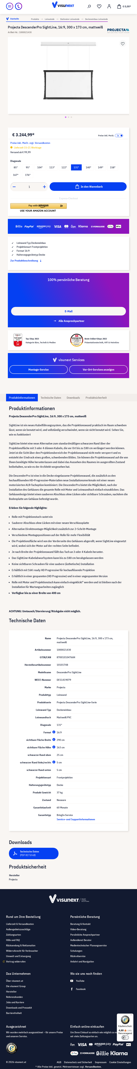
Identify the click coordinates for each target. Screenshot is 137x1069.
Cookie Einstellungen (120, 1062)
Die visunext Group (16, 986)
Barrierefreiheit (14, 1013)
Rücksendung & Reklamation (20, 945)
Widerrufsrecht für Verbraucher (22, 950)
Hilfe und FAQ (13, 940)
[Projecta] (118, 31)
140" (88, 167)
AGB (59, 1062)
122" (64, 167)
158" (112, 167)
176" (28, 175)
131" (76, 167)
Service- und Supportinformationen (76, 819)
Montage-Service (38, 369)
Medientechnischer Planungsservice (88, 945)
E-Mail (68, 311)
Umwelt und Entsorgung (18, 956)
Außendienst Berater (81, 940)
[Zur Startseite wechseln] (68, 6)
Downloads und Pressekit (19, 1007)
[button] (38, 207)
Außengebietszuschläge (18, 929)
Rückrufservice (77, 956)
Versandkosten (93, 1066)
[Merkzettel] (99, 6)
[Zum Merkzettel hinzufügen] (122, 43)
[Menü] (9, 6)
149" (100, 167)
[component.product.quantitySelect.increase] (44, 186)
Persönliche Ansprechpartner (85, 934)
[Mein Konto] (109, 6)
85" (16, 167)
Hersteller (11, 991)
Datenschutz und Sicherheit (78, 1062)
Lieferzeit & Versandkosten (20, 924)
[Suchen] (89, 6)
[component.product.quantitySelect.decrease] (14, 186)
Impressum (100, 1062)
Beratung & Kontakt (80, 924)
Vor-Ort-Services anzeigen (98, 369)
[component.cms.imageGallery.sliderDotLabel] (65, 117)
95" (28, 167)
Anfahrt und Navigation (82, 961)
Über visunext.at (14, 980)
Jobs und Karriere (15, 1002)
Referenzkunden (14, 997)
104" (40, 167)
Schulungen (76, 950)
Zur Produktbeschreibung (24, 260)
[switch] (125, 1037)
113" (52, 167)
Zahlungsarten (13, 934)
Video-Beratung (78, 929)
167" (15, 175)
